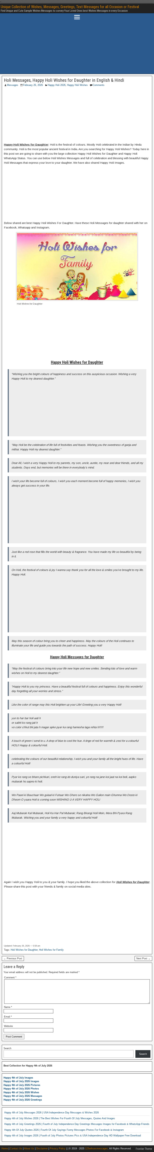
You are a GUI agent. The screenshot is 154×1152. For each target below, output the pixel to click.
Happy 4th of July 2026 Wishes (21, 1092)
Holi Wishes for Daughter (24, 949)
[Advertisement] (77, 47)
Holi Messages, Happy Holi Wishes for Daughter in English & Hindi (64, 80)
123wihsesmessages (96, 1148)
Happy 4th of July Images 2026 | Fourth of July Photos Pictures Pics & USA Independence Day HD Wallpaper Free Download (72, 1135)
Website (8, 1026)
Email (8, 1016)
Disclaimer (42, 1148)
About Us (29, 1148)
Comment (10, 977)
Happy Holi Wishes (77, 85)
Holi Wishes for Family (51, 949)
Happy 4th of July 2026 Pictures (22, 1085)
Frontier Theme (144, 1148)
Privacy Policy (58, 1148)
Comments (98, 85)
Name (8, 1007)
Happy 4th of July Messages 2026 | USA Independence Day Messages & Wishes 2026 (51, 1112)
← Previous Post (13, 958)
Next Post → (143, 958)
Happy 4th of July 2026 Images (21, 1081)
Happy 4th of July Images (18, 1077)
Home (5, 1148)
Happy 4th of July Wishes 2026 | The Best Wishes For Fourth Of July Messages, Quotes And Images (59, 1118)
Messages (12, 85)
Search (7, 1048)
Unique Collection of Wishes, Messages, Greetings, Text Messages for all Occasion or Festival (70, 7)
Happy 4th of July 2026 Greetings (23, 1099)
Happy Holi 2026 (57, 85)
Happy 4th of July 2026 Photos (21, 1088)
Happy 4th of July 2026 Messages (23, 1096)
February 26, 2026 (33, 85)
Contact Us (16, 1148)
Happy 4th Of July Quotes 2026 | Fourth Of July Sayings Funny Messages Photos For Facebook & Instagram (64, 1129)
